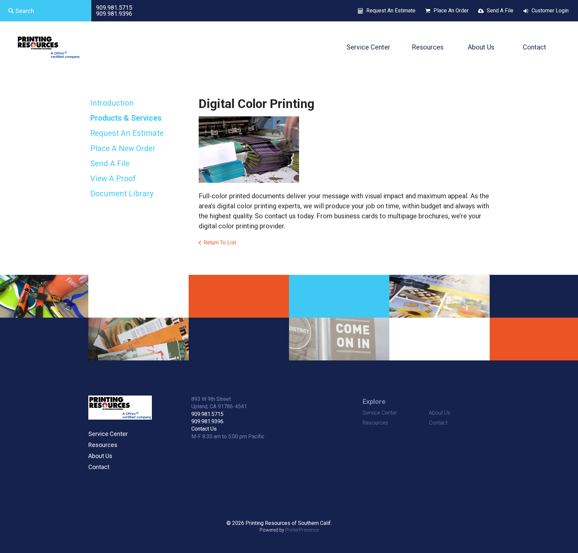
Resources (428, 47)
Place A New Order (123, 148)
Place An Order (451, 10)
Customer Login (550, 10)
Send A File (500, 10)
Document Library (122, 193)
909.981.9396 (114, 13)
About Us (481, 47)
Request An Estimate (390, 10)
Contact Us (204, 429)
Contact (534, 47)
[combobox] (46, 11)
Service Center (368, 47)
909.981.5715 (114, 7)
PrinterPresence (302, 530)
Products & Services (126, 118)
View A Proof (113, 178)
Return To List (220, 242)
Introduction (112, 103)
